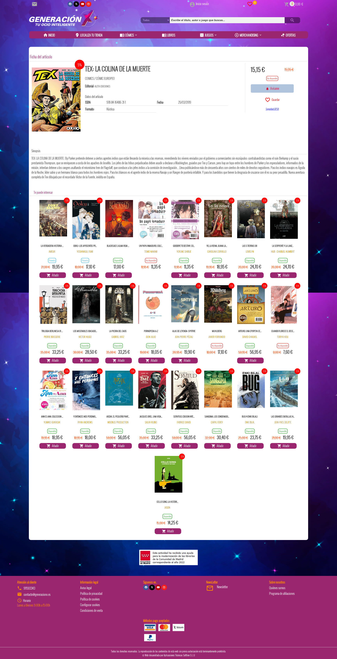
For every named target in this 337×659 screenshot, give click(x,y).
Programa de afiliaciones (282, 593)
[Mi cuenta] (192, 3)
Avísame (274, 88)
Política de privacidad (91, 593)
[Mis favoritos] (250, 3)
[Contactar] (35, 3)
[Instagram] (88, 4)
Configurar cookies (90, 604)
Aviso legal (85, 587)
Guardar (275, 99)
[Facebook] (70, 4)
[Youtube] (82, 4)
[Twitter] (76, 4)
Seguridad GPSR (272, 108)
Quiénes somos (277, 587)
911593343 (29, 588)
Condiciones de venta (91, 610)
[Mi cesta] (286, 3)
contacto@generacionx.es (37, 594)
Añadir (55, 275)
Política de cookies (90, 599)
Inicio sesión (202, 3)
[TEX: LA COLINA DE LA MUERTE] (56, 99)
